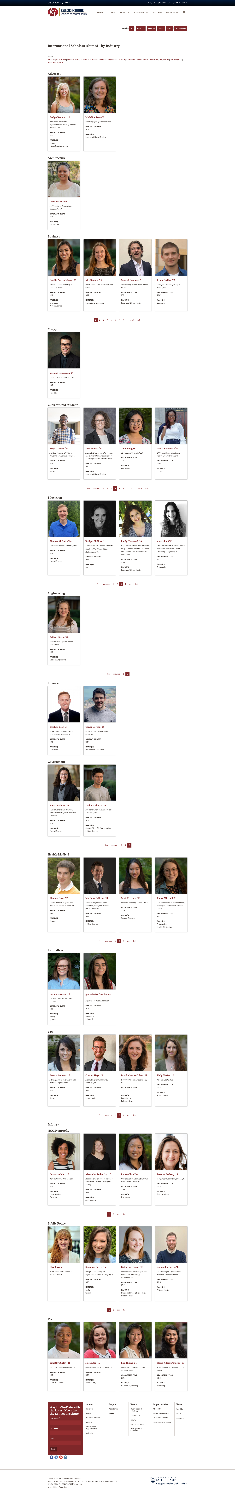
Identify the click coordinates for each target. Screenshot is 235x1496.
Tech (61, 62)
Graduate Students (137, 1424)
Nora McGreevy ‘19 (60, 993)
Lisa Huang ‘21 (129, 1362)
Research (124, 12)
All (131, 28)
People (111, 12)
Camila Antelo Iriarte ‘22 (63, 280)
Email (52, 1438)
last (138, 320)
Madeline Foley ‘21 (95, 117)
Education (103, 59)
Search (184, 13)
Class (169, 28)
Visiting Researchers (161, 1413)
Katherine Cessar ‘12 (132, 1266)
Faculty (133, 1420)
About (100, 12)
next (132, 320)
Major (161, 28)
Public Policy (53, 62)
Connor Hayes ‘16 (94, 1075)
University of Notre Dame (71, 1478)
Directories (113, 1409)
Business (70, 59)
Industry (151, 28)
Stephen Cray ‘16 (59, 726)
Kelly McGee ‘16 (165, 1075)
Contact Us (77, 1484)
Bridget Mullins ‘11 (95, 541)
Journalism (153, 59)
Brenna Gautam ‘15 (60, 1075)
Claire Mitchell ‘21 (167, 898)
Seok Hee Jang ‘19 (130, 898)
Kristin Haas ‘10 (93, 448)
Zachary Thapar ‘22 (95, 805)
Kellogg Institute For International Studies (64, 1481)
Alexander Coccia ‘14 (168, 1266)
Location (140, 28)
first (88, 488)
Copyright (51, 1478)
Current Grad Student (90, 59)
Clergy (77, 59)
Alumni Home (181, 28)
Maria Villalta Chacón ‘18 (170, 1362)
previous (97, 488)
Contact (89, 1413)
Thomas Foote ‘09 (59, 898)
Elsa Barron (56, 1266)
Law (160, 59)
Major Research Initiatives (136, 1410)
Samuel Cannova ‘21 (132, 280)
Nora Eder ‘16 (92, 1362)
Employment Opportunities (91, 1428)
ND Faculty (157, 1409)
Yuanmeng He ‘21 (130, 448)
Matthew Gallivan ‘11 (96, 898)
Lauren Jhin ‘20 (129, 1174)
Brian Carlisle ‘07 (166, 280)
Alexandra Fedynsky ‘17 (98, 1174)
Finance (122, 59)
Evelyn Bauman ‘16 (60, 117)
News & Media (172, 12)
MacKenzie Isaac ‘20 (167, 448)
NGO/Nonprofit (176, 59)
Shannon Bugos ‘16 (95, 1266)
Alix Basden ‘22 (93, 280)
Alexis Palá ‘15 (164, 541)
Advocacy (51, 59)
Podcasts (180, 1418)
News (178, 1414)
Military (166, 59)
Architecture (61, 59)
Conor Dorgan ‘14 (94, 726)
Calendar (157, 12)
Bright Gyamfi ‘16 (59, 448)
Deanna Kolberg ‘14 (167, 1174)
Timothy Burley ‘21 (60, 1362)
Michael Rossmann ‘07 (62, 372)
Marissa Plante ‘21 (59, 805)
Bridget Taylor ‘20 (59, 636)
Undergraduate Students (136, 1430)
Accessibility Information (57, 1487)
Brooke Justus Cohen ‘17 (134, 1075)
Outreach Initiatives (93, 1418)
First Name (55, 1418)
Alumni (111, 1413)
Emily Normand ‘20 (131, 541)
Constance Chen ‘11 (60, 201)
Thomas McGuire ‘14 (60, 541)
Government (130, 59)
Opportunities (141, 12)
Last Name (55, 1428)
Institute (89, 1409)
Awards (89, 1422)
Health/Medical (142, 59)
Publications (135, 1415)
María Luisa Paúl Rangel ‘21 (98, 995)
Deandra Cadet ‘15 (59, 1174)
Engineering (113, 59)
